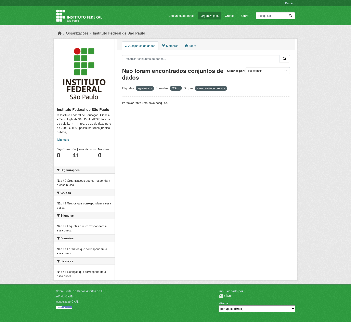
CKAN (225, 296)
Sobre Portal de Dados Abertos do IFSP (81, 291)
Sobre (244, 16)
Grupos (229, 16)
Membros (171, 46)
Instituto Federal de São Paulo (119, 33)
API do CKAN (64, 296)
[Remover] (151, 88)
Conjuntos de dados (181, 16)
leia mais (63, 139)
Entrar (289, 3)
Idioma (223, 303)
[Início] (60, 33)
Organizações (210, 16)
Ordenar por (235, 71)
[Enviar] (290, 15)
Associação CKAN (67, 301)
